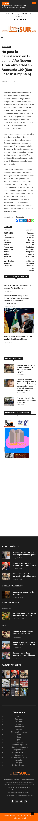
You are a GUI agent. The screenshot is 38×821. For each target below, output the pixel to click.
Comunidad (19, 755)
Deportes (19, 724)
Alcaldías (19, 760)
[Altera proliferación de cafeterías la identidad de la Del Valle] (9, 401)
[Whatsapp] (32, 220)
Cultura (19, 722)
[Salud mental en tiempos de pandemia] (6, 595)
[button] (33, 3)
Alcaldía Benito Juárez (19, 757)
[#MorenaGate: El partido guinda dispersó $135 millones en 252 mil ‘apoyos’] (9, 369)
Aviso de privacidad (20, 818)
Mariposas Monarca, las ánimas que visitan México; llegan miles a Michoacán (24, 616)
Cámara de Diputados (19, 745)
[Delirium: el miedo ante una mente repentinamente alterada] (6, 635)
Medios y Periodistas (19, 732)
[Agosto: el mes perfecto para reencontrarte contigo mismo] (6, 645)
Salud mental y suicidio (10, 603)
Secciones (19, 719)
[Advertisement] (19, 477)
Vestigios (19, 763)
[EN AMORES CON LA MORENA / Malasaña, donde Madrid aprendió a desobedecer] (6, 696)
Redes (19, 734)
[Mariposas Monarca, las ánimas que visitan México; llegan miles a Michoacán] (6, 616)
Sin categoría (6, 46)
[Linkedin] (25, 220)
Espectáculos (19, 727)
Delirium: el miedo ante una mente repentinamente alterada (23, 634)
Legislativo (19, 742)
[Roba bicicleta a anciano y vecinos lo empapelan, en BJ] (15, 687)
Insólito (19, 729)
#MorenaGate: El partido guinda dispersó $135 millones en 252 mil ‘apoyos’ (24, 576)
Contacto (19, 16)
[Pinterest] (29, 220)
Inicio (19, 716)
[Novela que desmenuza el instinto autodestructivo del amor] (15, 696)
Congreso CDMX (19, 750)
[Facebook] (18, 220)
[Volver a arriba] (32, 813)
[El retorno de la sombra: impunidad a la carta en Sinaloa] (6, 566)
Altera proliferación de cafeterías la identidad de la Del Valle (26, 400)
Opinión (19, 740)
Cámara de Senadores (19, 747)
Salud (19, 737)
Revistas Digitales (19, 765)
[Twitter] (21, 220)
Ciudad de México (19, 752)
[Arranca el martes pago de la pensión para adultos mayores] (6, 555)
